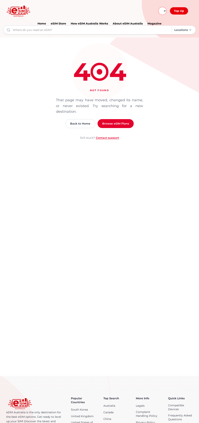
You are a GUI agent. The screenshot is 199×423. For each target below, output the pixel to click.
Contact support (107, 138)
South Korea (79, 409)
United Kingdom (82, 416)
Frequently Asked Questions (180, 417)
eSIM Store (58, 23)
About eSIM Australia (128, 23)
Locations (181, 30)
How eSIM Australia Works (89, 23)
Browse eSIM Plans (115, 123)
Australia (109, 405)
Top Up (179, 11)
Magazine (154, 23)
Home (42, 23)
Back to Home (80, 123)
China (107, 419)
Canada (108, 412)
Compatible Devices (176, 407)
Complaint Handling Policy (146, 414)
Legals (140, 405)
